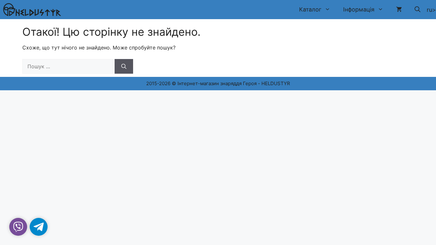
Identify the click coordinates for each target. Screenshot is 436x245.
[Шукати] (124, 66)
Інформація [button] (358, 9)
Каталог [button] (310, 9)
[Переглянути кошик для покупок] (399, 9)
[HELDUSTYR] (32, 9)
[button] (417, 9)
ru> (431, 9)
